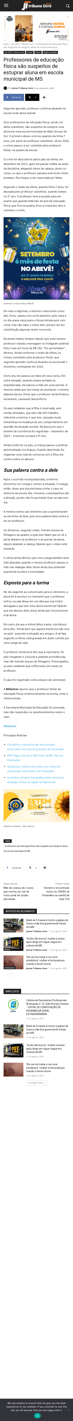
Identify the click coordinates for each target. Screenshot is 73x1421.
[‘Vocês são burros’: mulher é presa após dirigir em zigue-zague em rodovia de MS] (13, 944)
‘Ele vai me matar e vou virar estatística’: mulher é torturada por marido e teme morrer (45, 960)
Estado (29, 52)
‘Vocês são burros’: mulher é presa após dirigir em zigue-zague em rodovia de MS (45, 942)
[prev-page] (6, 975)
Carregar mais (35, 1082)
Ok (37, 1415)
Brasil (7, 949)
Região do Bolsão (50, 52)
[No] (68, 1410)
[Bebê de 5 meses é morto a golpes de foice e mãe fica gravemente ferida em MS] (13, 925)
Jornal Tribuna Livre (22, 88)
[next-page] (11, 975)
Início (6, 44)
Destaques (10, 931)
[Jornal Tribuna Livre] (6, 88)
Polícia (38, 52)
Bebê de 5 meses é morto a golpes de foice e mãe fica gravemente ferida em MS (47, 923)
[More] (44, 97)
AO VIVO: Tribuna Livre (22, 44)
